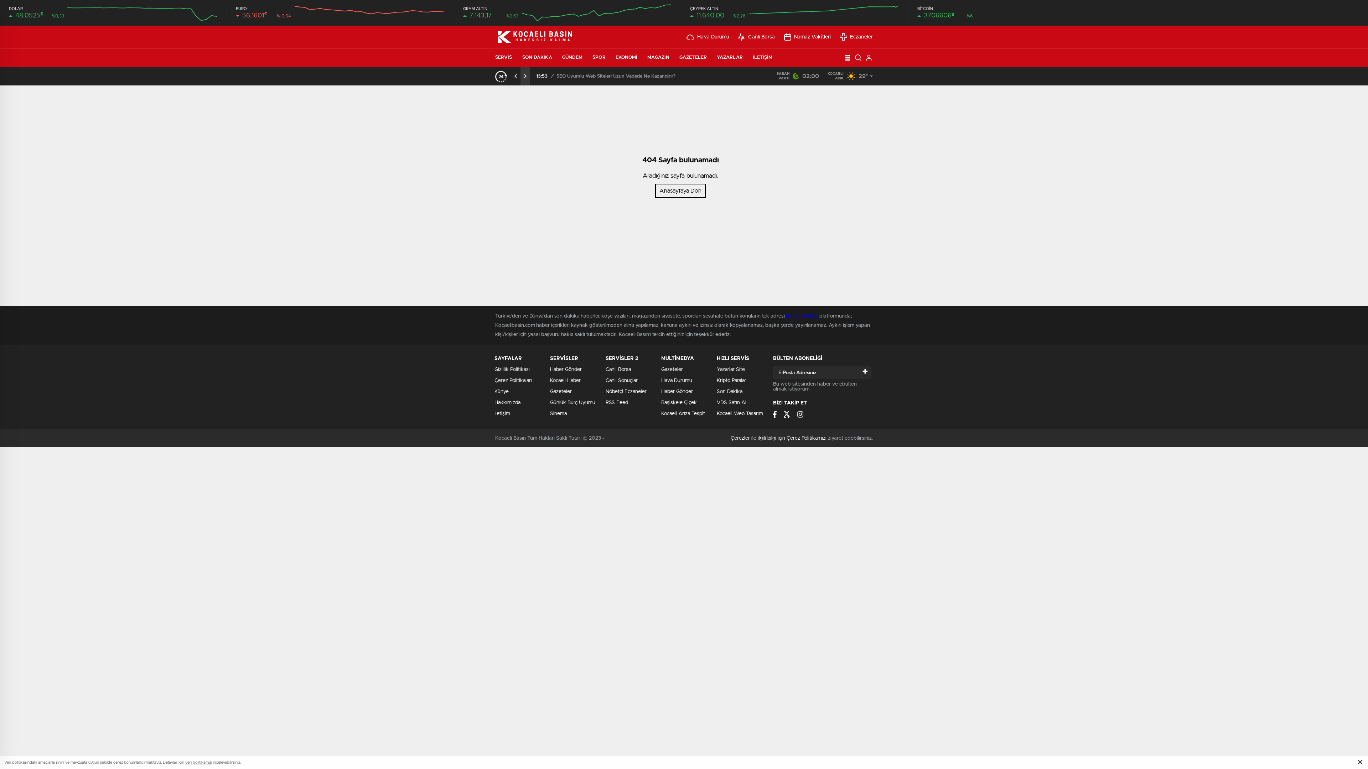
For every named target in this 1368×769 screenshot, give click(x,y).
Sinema (558, 413)
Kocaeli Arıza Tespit (683, 413)
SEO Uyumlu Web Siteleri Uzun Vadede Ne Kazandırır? (615, 76)
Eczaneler (861, 37)
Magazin (658, 57)
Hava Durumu (713, 37)
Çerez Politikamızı (806, 438)
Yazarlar (730, 57)
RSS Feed (617, 402)
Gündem (572, 57)
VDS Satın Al (731, 402)
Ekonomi (627, 57)
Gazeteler (693, 57)
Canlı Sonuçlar (622, 380)
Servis (503, 57)
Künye (501, 391)
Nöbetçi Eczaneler (626, 391)
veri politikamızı (198, 762)
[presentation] (515, 76)
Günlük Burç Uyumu (572, 402)
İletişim (763, 57)
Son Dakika (537, 57)
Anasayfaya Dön (680, 191)
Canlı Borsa (761, 37)
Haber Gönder (677, 391)
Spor (598, 57)
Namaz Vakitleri (812, 37)
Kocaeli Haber (565, 380)
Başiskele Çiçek (679, 402)
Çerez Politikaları (513, 380)
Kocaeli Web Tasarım (740, 413)
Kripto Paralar (731, 380)
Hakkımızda (507, 402)
